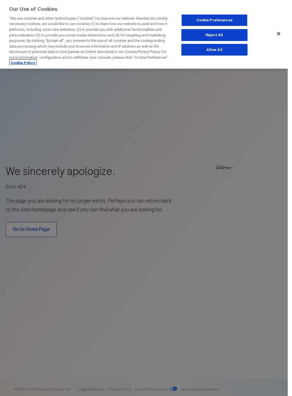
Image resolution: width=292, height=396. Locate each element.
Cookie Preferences (214, 20)
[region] (144, 34)
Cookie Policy (23, 63)
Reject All (214, 35)
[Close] (278, 33)
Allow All (214, 50)
